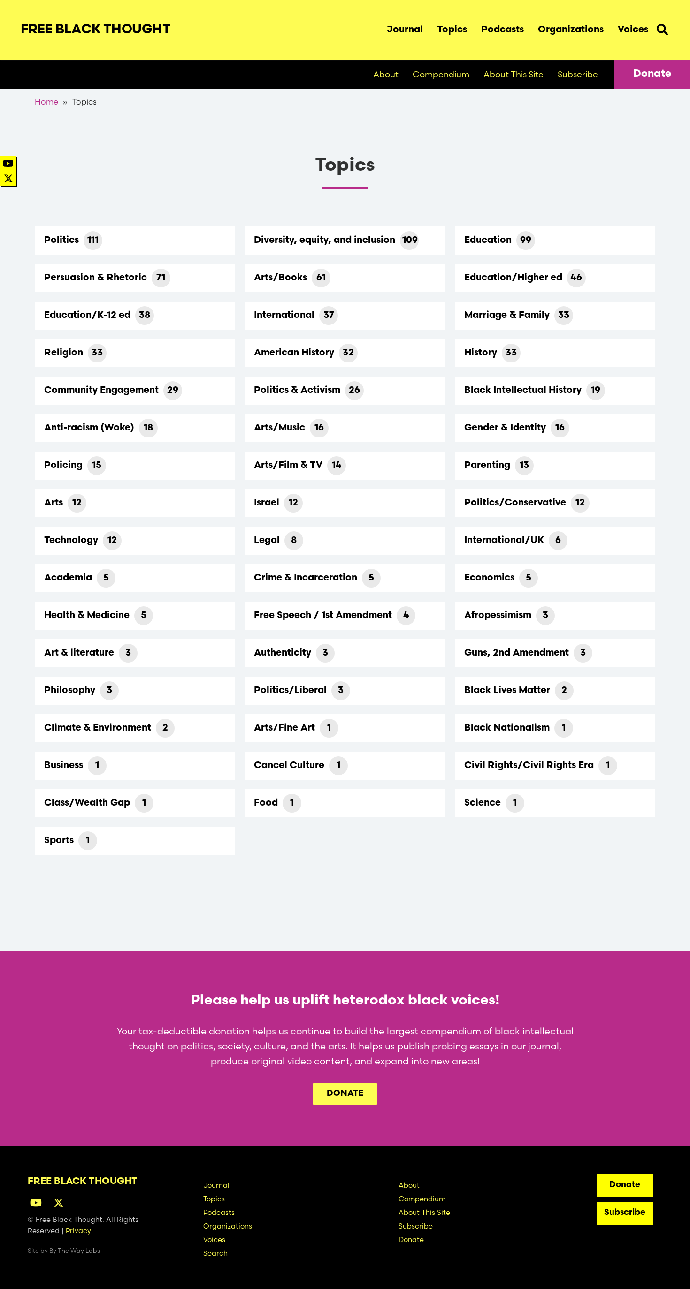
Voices (633, 30)
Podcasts (502, 30)
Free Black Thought (95, 30)
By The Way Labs (74, 1250)
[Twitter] (8, 178)
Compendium (441, 74)
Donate (652, 74)
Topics (452, 30)
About (386, 74)
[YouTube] (8, 163)
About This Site (513, 74)
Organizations (571, 30)
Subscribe (578, 74)
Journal (405, 30)
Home (46, 101)
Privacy (78, 1230)
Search (662, 27)
